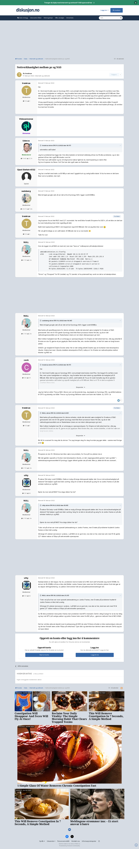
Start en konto (44, 655)
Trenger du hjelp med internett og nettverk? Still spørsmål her (68, 3)
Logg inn (104, 10)
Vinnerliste (69, 18)
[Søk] (121, 18)
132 (25, 101)
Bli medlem (116, 10)
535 (25, 493)
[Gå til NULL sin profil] (26, 249)
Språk (41, 841)
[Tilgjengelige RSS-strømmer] (121, 688)
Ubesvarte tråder (36, 18)
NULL (26, 242)
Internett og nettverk (42, 76)
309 (25, 378)
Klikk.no (77, 844)
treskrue (28, 73)
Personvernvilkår (63, 841)
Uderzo (26, 141)
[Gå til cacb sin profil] (26, 367)
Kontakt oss (76, 841)
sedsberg (26, 191)
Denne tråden (112, 18)
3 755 (25, 260)
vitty (26, 475)
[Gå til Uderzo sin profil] (26, 148)
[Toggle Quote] (41, 145)
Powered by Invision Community (69, 846)
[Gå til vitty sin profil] (26, 483)
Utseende (50, 841)
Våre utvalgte (59, 18)
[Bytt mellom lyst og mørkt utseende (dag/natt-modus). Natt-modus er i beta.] (99, 841)
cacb (26, 360)
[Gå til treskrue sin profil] (19, 74)
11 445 (24, 158)
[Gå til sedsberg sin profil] (26, 198)
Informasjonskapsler (89, 841)
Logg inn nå (95, 655)
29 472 (24, 209)
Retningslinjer (48, 18)
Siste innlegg (23, 18)
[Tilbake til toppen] (69, 829)
